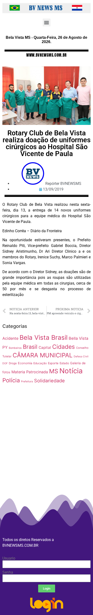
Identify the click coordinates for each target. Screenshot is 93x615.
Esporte (53, 363)
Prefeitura (27, 381)
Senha (7, 572)
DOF (5, 363)
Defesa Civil (81, 356)
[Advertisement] (46, 457)
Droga (13, 363)
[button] (47, 22)
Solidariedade (49, 381)
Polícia (11, 380)
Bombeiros (15, 347)
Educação (40, 363)
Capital (45, 347)
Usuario (8, 558)
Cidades (63, 346)
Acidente (10, 338)
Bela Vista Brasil (43, 337)
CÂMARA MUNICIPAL (42, 355)
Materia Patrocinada (29, 371)
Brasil (30, 346)
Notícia (71, 371)
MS (53, 371)
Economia (25, 363)
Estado (64, 363)
